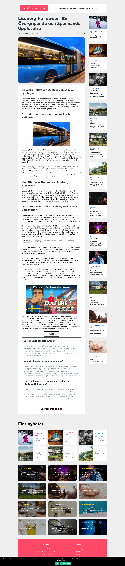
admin (92, 33)
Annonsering (62, 8)
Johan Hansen (37, 34)
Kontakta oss (91, 8)
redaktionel (80, 34)
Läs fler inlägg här (51, 408)
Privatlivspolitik (65, 563)
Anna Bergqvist (95, 60)
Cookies (81, 8)
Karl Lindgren (94, 90)
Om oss (73, 8)
